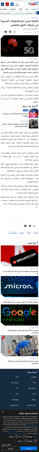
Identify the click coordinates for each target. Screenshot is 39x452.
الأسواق (12, 9)
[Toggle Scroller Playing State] (37, 12)
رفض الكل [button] (10, 448)
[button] (17, 4)
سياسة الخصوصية (7, 433)
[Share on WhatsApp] (14, 32)
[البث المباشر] (7, 4)
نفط (17, 388)
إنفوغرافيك (15, 399)
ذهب (16, 393)
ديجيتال (34, 399)
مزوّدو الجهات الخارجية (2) (32, 425)
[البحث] (12, 4)
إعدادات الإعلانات (12, 431)
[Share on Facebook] (10, 32)
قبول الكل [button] (28, 448)
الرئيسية (34, 9)
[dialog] (19, 431)
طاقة (34, 382)
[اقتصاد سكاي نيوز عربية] (31, 4)
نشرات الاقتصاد (31, 405)
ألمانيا (7, 164)
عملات (34, 393)
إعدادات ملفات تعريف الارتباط (19, 433)
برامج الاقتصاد (14, 405)
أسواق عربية (14, 382)
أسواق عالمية (32, 388)
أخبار (17, 376)
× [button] (3, 412)
